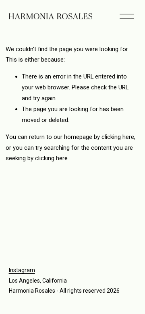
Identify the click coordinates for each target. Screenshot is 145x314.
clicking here (118, 136)
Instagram (22, 270)
